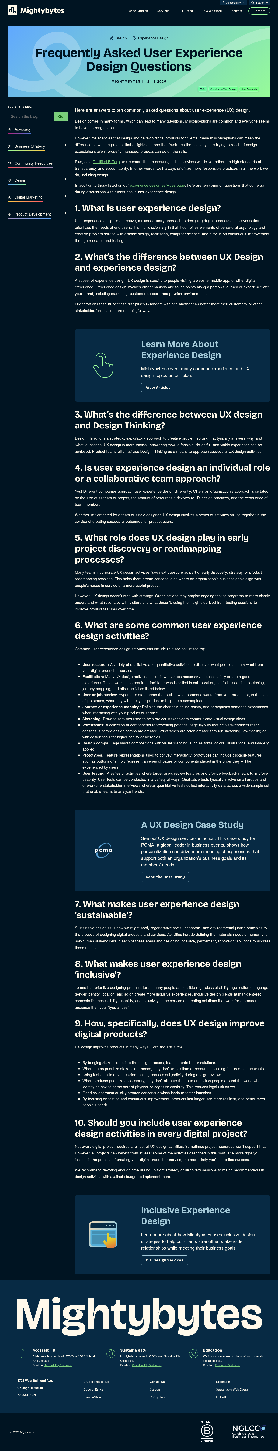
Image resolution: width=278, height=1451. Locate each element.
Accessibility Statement (58, 1365)
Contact (259, 11)
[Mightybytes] (36, 10)
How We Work (212, 11)
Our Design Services (164, 1260)
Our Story (185, 11)
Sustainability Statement (146, 1365)
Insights (237, 11)
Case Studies (138, 11)
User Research (249, 89)
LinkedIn (222, 1397)
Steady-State (92, 1397)
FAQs (202, 89)
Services (163, 11)
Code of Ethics (93, 1389)
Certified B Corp (106, 161)
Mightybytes (126, 81)
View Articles (158, 387)
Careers (155, 1389)
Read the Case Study (165, 877)
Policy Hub (157, 1397)
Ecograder (223, 1381)
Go (60, 116)
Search (260, 2)
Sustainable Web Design (223, 89)
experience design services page (157, 185)
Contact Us (157, 1381)
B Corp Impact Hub (96, 1381)
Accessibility (233, 2)
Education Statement (227, 1365)
